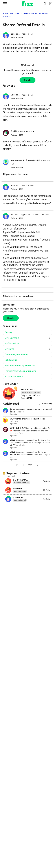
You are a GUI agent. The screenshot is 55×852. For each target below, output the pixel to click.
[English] (27, 3)
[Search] (45, 3)
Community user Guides (16, 354)
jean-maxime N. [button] (17, 160)
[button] (6, 35)
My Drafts (27, 349)
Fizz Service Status (14, 376)
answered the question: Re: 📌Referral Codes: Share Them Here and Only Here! (30, 430)
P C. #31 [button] (14, 215)
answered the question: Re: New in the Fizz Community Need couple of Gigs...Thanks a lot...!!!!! (30, 442)
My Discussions (12, 343)
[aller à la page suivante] (38, 465)
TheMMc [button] (15, 131)
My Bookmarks (27, 338)
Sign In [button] (27, 80)
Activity (8, 332)
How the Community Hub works (20, 365)
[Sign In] (50, 3)
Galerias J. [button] (15, 34)
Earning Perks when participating (20, 371)
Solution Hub (11, 360)
